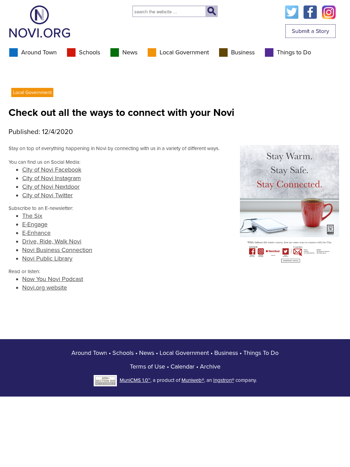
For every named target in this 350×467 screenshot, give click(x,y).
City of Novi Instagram (51, 178)
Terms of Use (147, 366)
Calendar (182, 366)
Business (243, 52)
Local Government (184, 52)
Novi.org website (44, 287)
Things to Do (294, 52)
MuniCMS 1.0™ (135, 380)
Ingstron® (223, 380)
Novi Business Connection (57, 250)
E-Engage (35, 224)
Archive (210, 366)
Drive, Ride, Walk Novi (51, 241)
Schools (89, 52)
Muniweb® (192, 380)
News (129, 52)
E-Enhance (36, 233)
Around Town (39, 52)
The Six (32, 215)
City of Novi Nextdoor (51, 186)
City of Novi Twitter (47, 195)
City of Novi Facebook (51, 169)
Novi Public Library (47, 258)
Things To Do (261, 353)
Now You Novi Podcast (52, 279)
